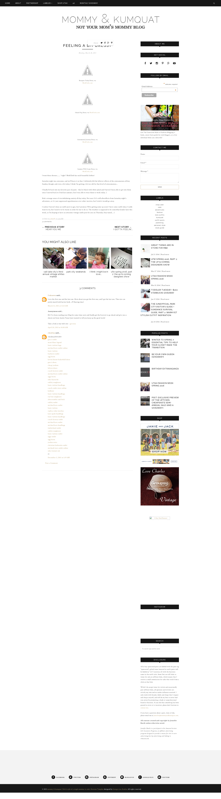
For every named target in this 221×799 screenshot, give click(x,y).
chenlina (51, 333)
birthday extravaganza (165, 369)
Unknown (52, 295)
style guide (159, 228)
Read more (165, 254)
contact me (144, 708)
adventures (159, 210)
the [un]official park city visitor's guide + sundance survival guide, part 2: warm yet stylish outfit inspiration (159, 310)
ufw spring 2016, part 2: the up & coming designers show (164, 262)
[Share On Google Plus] (108, 43)
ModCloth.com (87, 83)
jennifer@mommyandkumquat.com (166, 715)
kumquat (159, 217)
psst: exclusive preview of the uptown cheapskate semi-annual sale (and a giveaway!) (165, 402)
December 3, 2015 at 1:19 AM (59, 457)
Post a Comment (51, 463)
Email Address (159, 86)
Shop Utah (160, 205)
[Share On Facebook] (105, 43)
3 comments (47, 221)
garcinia (73, 324)
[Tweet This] (102, 43)
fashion (160, 212)
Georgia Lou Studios (120, 789)
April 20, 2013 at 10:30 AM (58, 327)
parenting (160, 223)
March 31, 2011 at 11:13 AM (58, 306)
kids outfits (159, 215)
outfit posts (159, 220)
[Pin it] (112, 43)
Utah (160, 207)
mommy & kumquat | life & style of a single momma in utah (68, 789)
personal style (159, 225)
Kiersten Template (97, 789)
